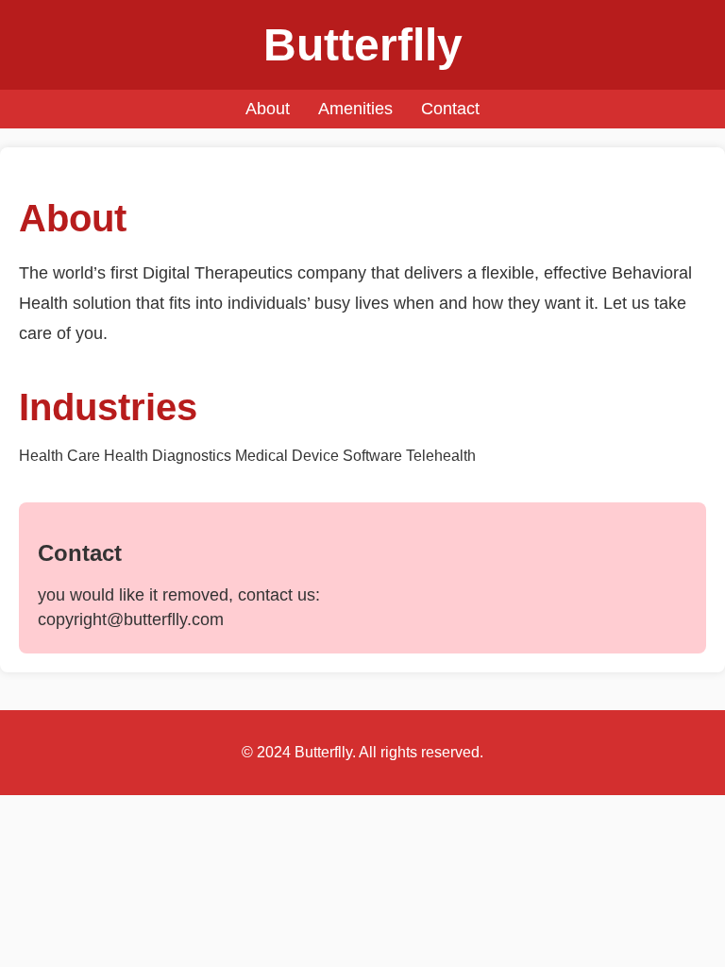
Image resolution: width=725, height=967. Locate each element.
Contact (450, 108)
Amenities (355, 108)
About (267, 108)
